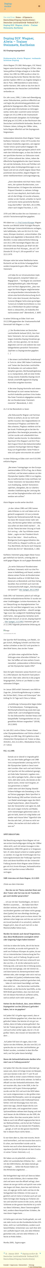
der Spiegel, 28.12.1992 (29, 589)
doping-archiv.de (30, 1253)
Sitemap (31, 1265)
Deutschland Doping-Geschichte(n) (19, 20)
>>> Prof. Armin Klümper (24, 222)
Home (18, 17)
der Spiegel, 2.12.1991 (14, 621)
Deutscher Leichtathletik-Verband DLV (20, 22)
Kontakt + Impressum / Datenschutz (15, 1265)
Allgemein (27, 17)
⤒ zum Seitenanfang (35, 1267)
